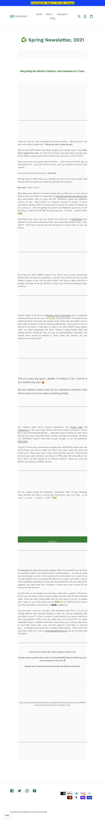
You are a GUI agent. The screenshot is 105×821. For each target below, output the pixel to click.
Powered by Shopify (38, 812)
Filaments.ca (23, 430)
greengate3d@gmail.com (56, 631)
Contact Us (52, 542)
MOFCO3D (22, 441)
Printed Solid (76, 427)
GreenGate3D (23, 812)
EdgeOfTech (77, 219)
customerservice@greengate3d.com (71, 196)
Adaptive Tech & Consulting (58, 315)
